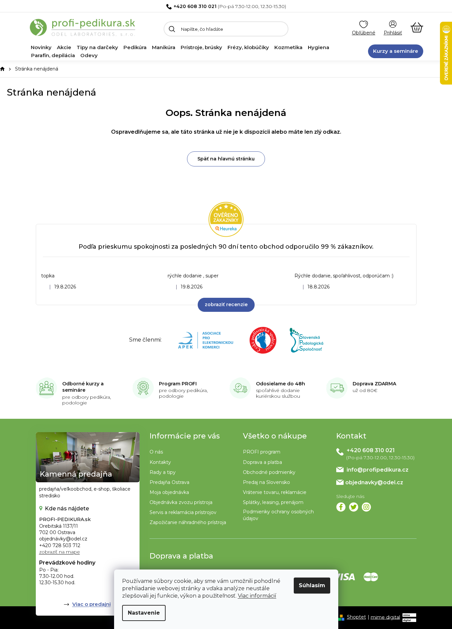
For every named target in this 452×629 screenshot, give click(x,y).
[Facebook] (341, 507)
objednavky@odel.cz (374, 482)
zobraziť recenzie (226, 304)
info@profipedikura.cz (378, 470)
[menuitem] (41, 47)
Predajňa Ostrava (169, 482)
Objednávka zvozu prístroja (181, 502)
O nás (156, 452)
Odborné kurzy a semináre (83, 387)
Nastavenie (144, 613)
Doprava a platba (262, 462)
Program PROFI (178, 384)
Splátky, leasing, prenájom (273, 502)
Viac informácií (257, 596)
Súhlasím (312, 585)
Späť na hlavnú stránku (226, 159)
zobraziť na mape (59, 552)
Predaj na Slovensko (266, 482)
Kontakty (160, 462)
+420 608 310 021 (195, 6)
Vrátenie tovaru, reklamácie (274, 492)
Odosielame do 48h (280, 384)
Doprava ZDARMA (374, 384)
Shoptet (356, 617)
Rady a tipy (163, 472)
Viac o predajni (91, 604)
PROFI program (261, 452)
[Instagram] (366, 507)
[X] (353, 507)
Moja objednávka (169, 492)
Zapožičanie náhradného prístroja (188, 522)
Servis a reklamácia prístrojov (183, 512)
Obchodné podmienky (269, 472)
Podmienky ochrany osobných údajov (278, 515)
